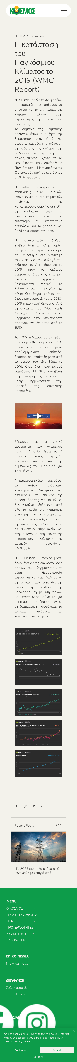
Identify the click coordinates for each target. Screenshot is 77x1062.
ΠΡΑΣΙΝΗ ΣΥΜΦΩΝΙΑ (21, 915)
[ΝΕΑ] (34, 921)
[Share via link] (42, 806)
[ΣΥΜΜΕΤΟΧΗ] (34, 934)
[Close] (72, 1033)
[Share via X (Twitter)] (25, 806)
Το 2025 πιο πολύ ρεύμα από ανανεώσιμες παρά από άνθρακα (37, 870)
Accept (57, 1050)
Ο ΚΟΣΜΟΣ (14, 908)
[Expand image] (38, 641)
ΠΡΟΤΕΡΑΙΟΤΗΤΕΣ (19, 927)
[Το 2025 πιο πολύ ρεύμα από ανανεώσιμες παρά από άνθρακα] (38, 847)
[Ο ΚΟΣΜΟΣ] (34, 908)
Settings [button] (38, 1056)
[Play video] (38, 416)
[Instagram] (36, 1023)
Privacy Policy (22, 1041)
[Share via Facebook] (16, 806)
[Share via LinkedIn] (34, 806)
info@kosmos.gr (18, 963)
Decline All (21, 1050)
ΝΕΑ (9, 921)
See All (58, 824)
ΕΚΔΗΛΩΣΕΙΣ (16, 940)
